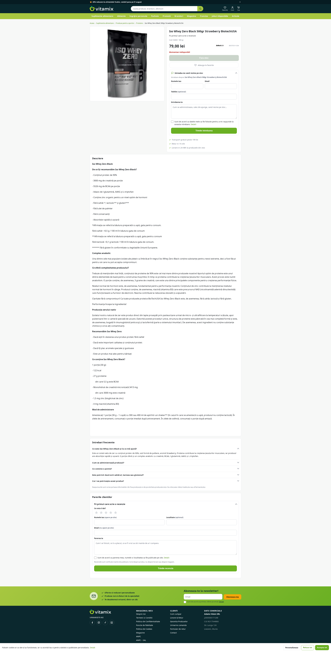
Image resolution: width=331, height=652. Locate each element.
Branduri (179, 16)
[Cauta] (200, 8)
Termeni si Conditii (144, 617)
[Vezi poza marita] (127, 64)
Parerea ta (98, 538)
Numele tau (176, 81)
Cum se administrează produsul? (108, 462)
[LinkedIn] (111, 622)
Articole (235, 16)
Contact (173, 632)
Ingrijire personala (138, 16)
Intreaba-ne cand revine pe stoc (189, 73)
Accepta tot (322, 648)
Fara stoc (204, 58)
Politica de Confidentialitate (148, 621)
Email (207, 81)
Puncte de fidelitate (144, 625)
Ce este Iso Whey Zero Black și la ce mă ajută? (114, 448)
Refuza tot (307, 648)
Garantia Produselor (179, 621)
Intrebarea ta (177, 102)
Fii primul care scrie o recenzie (182, 35)
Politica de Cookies (144, 629)
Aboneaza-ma (232, 597)
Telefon (178, 92)
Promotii (167, 16)
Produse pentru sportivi (125, 23)
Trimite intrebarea (204, 131)
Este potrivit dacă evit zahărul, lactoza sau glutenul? (118, 475)
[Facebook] (92, 622)
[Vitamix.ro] (101, 8)
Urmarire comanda (178, 625)
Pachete (155, 16)
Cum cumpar (175, 614)
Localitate (174, 517)
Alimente (121, 16)
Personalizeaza (291, 647)
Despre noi (141, 614)
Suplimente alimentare (102, 16)
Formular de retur (178, 629)
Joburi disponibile (220, 16)
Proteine (139, 23)
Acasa (92, 23)
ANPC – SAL (141, 640)
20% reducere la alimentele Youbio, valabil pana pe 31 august (117, 2)
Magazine (191, 16)
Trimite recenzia (165, 568)
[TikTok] (105, 622)
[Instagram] (98, 622)
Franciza (204, 16)
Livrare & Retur (176, 617)
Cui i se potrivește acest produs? (108, 481)
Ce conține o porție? (102, 468)
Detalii (193, 124)
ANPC (138, 636)
